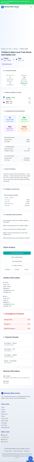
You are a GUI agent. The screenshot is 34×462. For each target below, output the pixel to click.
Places (3, 416)
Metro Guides (4, 420)
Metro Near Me (5, 427)
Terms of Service (17, 451)
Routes (15, 48)
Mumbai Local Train (6, 48)
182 (29, 319)
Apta (7, 101)
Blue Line (5, 435)
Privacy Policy (8, 451)
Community (4, 423)
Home (2, 407)
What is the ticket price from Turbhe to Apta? (15, 225)
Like (27, 269)
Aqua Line (5, 441)
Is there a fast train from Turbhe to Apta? (14, 229)
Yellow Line (6, 437)
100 (29, 324)
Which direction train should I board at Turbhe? (16, 238)
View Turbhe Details (17, 257)
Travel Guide (4, 418)
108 (29, 328)
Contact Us (26, 451)
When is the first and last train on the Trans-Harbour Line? (15, 233)
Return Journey (18, 265)
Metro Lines (4, 414)
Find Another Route (18, 253)
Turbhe (8, 97)
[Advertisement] (17, 30)
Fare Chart (4, 425)
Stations (3, 411)
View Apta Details (17, 261)
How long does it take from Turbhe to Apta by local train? (15, 221)
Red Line (5, 439)
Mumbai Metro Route (11, 7)
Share (8, 269)
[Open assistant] (30, 458)
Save (17, 269)
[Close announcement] (32, 2)
